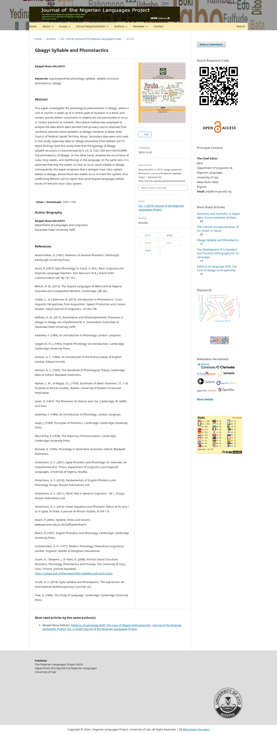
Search (240, 26)
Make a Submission (211, 44)
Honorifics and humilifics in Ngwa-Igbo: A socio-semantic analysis (218, 215)
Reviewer (139, 26)
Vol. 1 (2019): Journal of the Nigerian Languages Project (91, 39)
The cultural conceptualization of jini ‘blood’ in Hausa (218, 228)
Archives (51, 39)
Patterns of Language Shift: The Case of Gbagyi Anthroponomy (111, 625)
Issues (63, 26)
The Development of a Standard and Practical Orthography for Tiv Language (218, 253)
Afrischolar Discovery (196, 729)
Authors (119, 26)
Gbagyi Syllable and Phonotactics (218, 240)
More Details (205, 399)
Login (244, 3)
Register (232, 3)
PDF (146, 134)
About (47, 26)
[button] (149, 235)
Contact (158, 26)
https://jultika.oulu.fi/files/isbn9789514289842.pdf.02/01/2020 (73, 573)
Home (33, 26)
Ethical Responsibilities (91, 26)
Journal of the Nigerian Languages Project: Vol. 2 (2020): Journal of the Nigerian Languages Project (112, 627)
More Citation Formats (154, 187)
